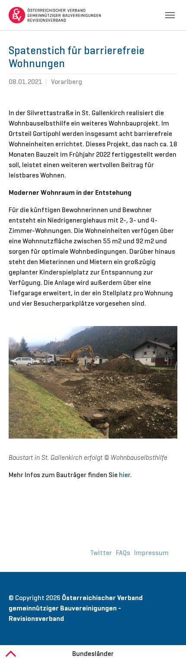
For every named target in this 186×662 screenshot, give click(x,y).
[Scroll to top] (167, 643)
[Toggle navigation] (170, 15)
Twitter (101, 552)
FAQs (123, 552)
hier (124, 474)
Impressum (151, 552)
